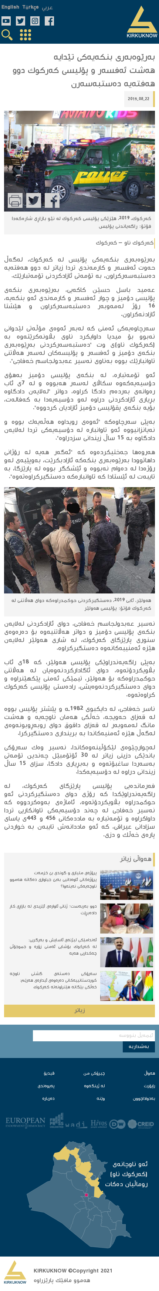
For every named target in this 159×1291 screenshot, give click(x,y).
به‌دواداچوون (144, 1099)
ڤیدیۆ (49, 1074)
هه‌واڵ (149, 1074)
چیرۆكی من (94, 1074)
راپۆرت (149, 1086)
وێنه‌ (101, 1099)
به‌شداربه (139, 1047)
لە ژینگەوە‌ (94, 1086)
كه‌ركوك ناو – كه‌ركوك (124, 243)
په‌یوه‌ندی (46, 1086)
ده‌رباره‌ (48, 1099)
